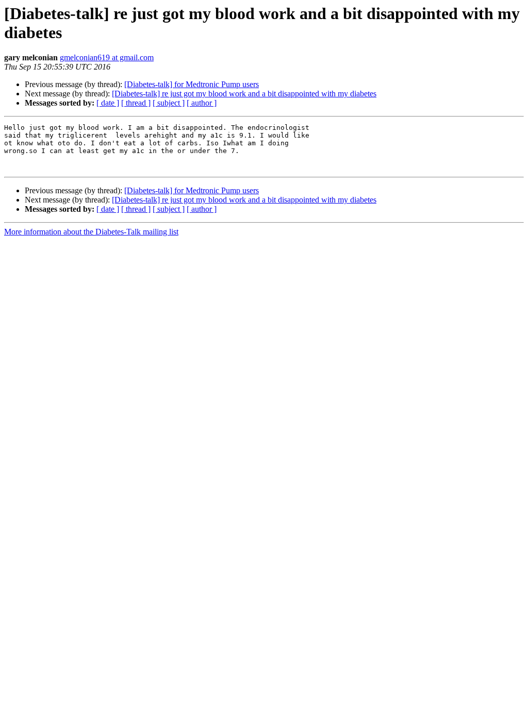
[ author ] (202, 102)
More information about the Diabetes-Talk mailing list (91, 231)
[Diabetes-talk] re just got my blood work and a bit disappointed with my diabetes (244, 93)
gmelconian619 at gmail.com (107, 57)
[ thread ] (136, 102)
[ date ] (107, 102)
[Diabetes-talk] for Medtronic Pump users (191, 84)
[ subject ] (169, 102)
